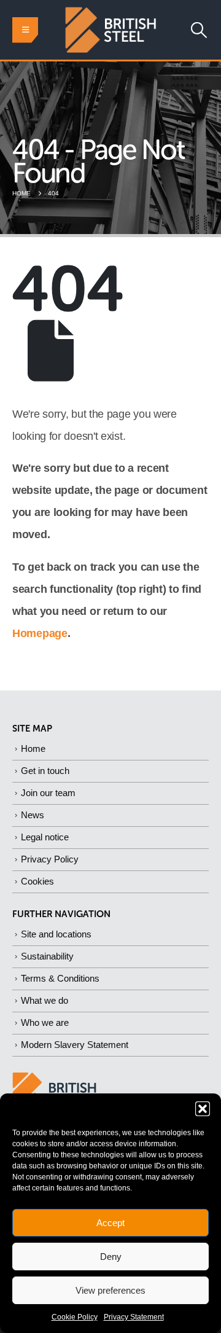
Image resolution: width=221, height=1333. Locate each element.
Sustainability (47, 956)
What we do (44, 1000)
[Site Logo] (110, 29)
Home (33, 748)
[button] (202, 1109)
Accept (110, 1223)
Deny (111, 1256)
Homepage (40, 633)
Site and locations (56, 934)
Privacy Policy (50, 859)
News (32, 815)
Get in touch (45, 770)
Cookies (37, 881)
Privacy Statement (134, 1317)
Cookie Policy (75, 1317)
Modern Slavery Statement (74, 1044)
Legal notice (45, 837)
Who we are (45, 1022)
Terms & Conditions (60, 978)
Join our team (48, 793)
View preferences (110, 1290)
